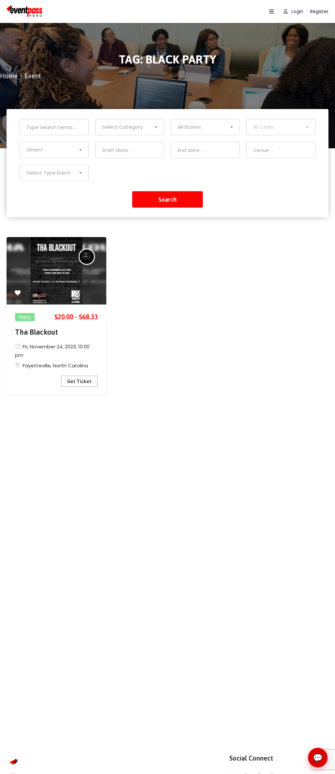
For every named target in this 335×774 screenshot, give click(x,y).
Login (296, 11)
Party (25, 317)
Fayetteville (37, 365)
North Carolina (70, 365)
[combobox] (129, 127)
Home (9, 76)
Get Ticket (79, 381)
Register (319, 11)
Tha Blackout (36, 332)
